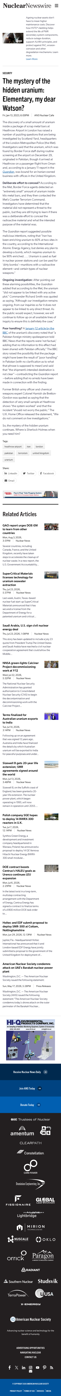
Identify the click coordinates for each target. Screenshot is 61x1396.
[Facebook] (9, 1367)
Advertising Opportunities (30, 1347)
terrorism (22, 453)
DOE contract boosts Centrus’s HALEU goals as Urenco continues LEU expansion (19, 872)
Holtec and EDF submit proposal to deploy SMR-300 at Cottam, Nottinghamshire (25, 926)
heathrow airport (13, 446)
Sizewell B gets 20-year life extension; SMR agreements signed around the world (20, 768)
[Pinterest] (44, 1367)
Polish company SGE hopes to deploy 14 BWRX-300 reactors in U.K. (20, 818)
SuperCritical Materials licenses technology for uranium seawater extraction (18, 579)
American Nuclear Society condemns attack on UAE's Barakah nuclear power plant (28, 967)
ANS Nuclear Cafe (44, 115)
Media (48, 1391)
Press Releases (43, 986)
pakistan (9, 453)
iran (29, 446)
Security (7, 73)
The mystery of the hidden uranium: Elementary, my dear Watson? (29, 94)
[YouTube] (37, 1367)
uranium (9, 459)
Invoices (40, 1391)
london (39, 446)
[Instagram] (30, 1367)
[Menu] (56, 6)
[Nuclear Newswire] (51, 1367)
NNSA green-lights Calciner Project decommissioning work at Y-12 (21, 666)
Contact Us (30, 1357)
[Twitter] (16, 1367)
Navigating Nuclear (30, 1352)
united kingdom (41, 453)
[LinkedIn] (23, 1367)
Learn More (32, 58)
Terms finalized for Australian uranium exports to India (20, 718)
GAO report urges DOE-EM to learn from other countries (20, 529)
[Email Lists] (30, 1371)
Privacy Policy (16, 1391)
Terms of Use (29, 1391)
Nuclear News (23, 540)
